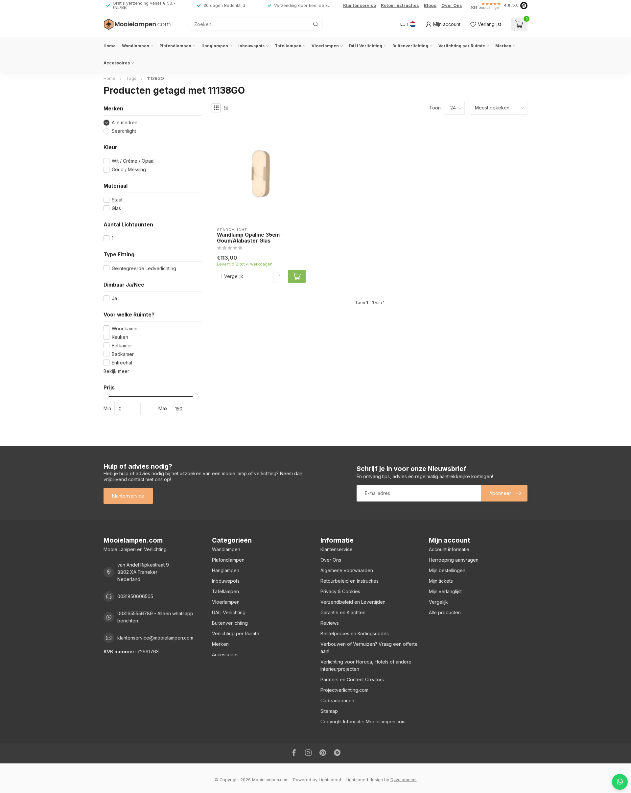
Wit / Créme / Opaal (133, 160)
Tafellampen (288, 45)
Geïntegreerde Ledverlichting (144, 268)
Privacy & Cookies (340, 591)
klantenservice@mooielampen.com (155, 638)
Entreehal (122, 362)
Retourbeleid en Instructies (349, 581)
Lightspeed (330, 779)
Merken (503, 45)
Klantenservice (359, 5)
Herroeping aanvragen (454, 560)
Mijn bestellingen (447, 570)
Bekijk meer (116, 371)
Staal (117, 199)
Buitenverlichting (410, 45)
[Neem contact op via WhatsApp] (620, 782)
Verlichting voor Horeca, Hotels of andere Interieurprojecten (365, 665)
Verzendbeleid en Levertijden (353, 602)
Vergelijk (233, 276)
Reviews (329, 623)
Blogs (430, 5)
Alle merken (124, 122)
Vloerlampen (325, 45)
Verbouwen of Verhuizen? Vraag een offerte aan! (369, 647)
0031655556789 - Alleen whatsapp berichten (155, 617)
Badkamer (123, 354)
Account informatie (449, 549)
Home (110, 45)
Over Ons (451, 5)
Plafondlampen (175, 45)
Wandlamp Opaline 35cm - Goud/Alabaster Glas (250, 238)
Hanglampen (214, 45)
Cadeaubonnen (337, 700)
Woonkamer (125, 328)
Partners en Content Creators (352, 679)
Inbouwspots (251, 45)
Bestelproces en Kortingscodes (354, 633)
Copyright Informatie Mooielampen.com (363, 721)
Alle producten (445, 612)
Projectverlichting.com (344, 690)
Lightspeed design (364, 779)
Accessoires (117, 62)
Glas (116, 208)
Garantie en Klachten (342, 612)
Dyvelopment (403, 779)
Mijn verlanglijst (445, 591)
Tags (131, 78)
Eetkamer (122, 345)
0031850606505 (135, 596)
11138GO (155, 78)
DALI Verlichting (365, 45)
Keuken (120, 337)
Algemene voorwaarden (346, 570)
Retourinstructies (400, 5)
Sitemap (329, 711)
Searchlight (124, 130)
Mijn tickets (441, 581)
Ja (114, 298)
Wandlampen (135, 45)
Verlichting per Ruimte (461, 45)
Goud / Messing (129, 169)
